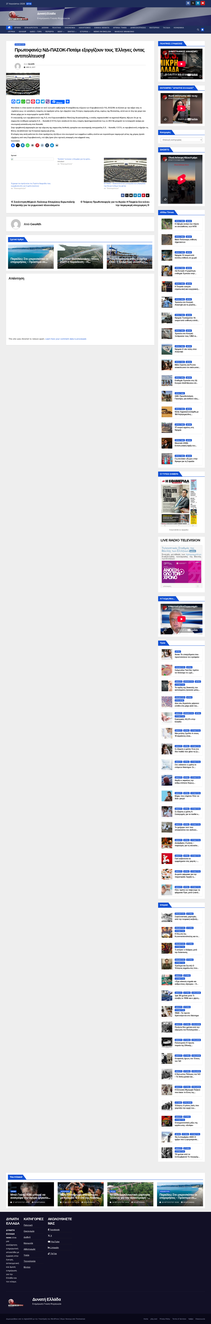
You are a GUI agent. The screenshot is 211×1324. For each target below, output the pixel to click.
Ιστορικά (84, 31)
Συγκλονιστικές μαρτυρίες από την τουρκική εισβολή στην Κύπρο (186, 919)
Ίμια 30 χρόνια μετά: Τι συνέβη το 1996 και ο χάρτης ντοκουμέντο (187, 998)
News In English (102, 31)
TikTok (53, 1253)
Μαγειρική (154, 28)
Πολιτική (56, 28)
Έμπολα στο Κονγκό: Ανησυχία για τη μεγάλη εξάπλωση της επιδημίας (185, 304)
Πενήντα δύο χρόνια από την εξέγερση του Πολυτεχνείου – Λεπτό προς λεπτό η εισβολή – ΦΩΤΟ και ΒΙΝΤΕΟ (187, 1031)
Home (146, 1319)
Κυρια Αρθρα (179, 700)
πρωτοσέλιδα (175, 530)
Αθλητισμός (85, 28)
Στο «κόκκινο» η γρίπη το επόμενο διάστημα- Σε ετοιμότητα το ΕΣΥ (185, 767)
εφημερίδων (185, 530)
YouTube (55, 1241)
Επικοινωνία (200, 1319)
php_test (154, 1319)
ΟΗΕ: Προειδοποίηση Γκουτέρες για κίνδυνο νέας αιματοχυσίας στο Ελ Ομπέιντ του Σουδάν (187, 400)
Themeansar (80, 1319)
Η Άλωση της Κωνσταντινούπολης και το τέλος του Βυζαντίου (186, 936)
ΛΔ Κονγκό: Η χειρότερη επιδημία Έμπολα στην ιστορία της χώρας (185, 273)
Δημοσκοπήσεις (138, 28)
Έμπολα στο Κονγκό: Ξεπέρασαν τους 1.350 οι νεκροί (185, 336)
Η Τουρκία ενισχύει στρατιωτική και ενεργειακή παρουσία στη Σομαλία (186, 289)
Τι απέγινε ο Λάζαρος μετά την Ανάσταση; (186, 951)
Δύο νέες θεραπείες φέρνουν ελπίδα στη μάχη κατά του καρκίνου (187, 706)
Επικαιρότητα (31, 28)
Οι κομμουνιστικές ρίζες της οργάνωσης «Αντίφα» (186, 1124)
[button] (198, 29)
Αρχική (17, 28)
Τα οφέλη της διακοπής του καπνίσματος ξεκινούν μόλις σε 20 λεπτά (186, 690)
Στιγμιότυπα (179, 684)
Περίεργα (49, 31)
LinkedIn (54, 1247)
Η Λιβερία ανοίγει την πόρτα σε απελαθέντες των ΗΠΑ (187, 225)
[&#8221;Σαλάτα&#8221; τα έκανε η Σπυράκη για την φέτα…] (81, 161)
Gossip (22, 31)
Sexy (60, 31)
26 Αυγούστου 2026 (121, 1202)
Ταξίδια (166, 28)
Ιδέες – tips (36, 31)
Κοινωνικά (179, 28)
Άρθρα (191, 1319)
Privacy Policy (165, 1319)
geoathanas (39, 1202)
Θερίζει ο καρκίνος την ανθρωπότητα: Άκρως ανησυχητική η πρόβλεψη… (186, 783)
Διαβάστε (178, 681)
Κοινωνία (28, 1243)
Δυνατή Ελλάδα (46, 13)
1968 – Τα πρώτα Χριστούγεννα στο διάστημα (187, 1014)
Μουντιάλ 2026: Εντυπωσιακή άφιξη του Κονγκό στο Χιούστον (185, 445)
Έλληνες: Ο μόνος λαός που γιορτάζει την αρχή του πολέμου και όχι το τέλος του (187, 1108)
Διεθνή (45, 28)
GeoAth (31, 64)
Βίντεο (27, 1267)
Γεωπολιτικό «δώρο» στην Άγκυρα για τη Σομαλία (186, 460)
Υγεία (26, 1255)
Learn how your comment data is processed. (66, 339)
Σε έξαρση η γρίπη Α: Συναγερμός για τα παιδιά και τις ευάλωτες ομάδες (187, 814)
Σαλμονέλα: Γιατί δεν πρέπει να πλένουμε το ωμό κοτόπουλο (187, 672)
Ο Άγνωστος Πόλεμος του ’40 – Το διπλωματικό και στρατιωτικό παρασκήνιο (187, 1076)
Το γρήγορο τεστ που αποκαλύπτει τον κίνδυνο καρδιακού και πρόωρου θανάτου (185, 831)
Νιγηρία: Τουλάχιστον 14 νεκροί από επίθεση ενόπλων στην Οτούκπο (187, 320)
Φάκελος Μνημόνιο (124, 31)
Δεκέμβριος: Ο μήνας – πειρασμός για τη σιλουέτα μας (186, 845)
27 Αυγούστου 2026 (21, 1202)
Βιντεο (71, 31)
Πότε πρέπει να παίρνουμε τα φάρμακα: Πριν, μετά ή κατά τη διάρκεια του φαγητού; (187, 892)
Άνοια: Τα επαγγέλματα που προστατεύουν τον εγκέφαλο (187, 655)
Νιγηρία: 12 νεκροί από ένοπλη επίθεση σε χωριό (186, 256)
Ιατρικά (11, 31)
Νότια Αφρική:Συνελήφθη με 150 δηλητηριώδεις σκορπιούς (187, 414)
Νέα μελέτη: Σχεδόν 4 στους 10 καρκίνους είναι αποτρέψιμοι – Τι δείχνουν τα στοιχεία (187, 737)
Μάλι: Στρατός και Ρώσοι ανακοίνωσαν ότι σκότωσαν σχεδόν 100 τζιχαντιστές (187, 367)
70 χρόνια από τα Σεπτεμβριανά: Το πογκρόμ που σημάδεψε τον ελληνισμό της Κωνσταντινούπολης (187, 1158)
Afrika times (120, 28)
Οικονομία (70, 28)
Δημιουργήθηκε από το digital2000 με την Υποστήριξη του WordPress (32, 1319)
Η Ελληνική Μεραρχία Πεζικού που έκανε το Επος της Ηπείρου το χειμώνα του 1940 (187, 1094)
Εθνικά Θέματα (101, 28)
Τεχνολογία (30, 1261)
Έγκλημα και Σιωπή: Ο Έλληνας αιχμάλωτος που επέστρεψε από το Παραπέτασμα (186, 969)
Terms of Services (179, 1319)
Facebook (54, 1229)
